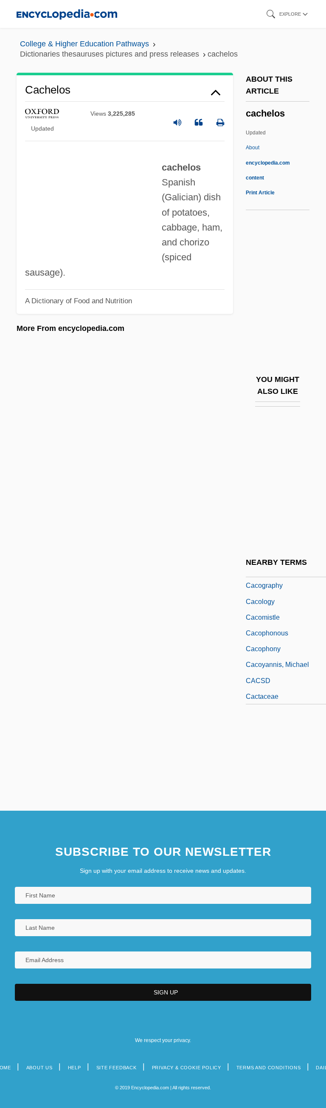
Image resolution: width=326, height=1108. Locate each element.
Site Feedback (116, 1067)
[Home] (67, 14)
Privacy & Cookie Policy (186, 1067)
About (268, 162)
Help (74, 1067)
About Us (39, 1067)
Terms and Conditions (268, 1067)
